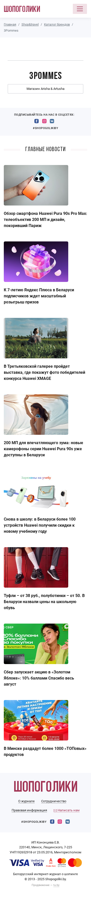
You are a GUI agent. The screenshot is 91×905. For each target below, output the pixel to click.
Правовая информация (29, 810)
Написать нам (68, 810)
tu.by (56, 885)
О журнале (26, 801)
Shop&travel (30, 24)
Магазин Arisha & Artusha (45, 89)
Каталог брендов (57, 24)
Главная (10, 24)
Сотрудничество (53, 801)
